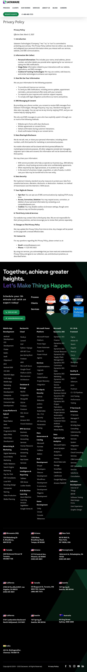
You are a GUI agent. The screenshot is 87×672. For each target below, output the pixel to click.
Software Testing (77, 497)
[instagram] (74, 666)
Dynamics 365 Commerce (59, 364)
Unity (39, 508)
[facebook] (66, 666)
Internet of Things (74, 489)
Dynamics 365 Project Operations (59, 404)
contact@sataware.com (26, 204)
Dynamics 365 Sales (59, 369)
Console (40, 515)
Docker (39, 407)
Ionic (5, 424)
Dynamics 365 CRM (59, 344)
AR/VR (73, 494)
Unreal (39, 512)
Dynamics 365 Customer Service (59, 382)
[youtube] (78, 666)
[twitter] (70, 666)
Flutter (6, 417)
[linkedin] (83, 666)
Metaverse (41, 519)
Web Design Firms (75, 501)
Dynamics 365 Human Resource (60, 350)
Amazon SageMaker (24, 504)
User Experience (76, 506)
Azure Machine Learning (25, 498)
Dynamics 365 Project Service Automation (59, 412)
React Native (8, 421)
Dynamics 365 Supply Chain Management (59, 357)
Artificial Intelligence (58, 424)
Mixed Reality (59, 430)
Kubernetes (41, 411)
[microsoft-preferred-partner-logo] (78, 307)
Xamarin (7, 428)
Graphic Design (76, 510)
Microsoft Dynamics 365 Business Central (60, 390)
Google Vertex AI (26, 509)
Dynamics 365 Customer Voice (59, 419)
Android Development (8, 337)
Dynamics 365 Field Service (59, 397)
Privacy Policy (53, 666)
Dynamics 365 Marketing (59, 375)
